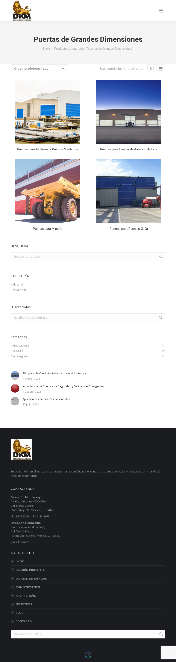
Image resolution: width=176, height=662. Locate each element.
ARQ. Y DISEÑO (26, 596)
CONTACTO (24, 621)
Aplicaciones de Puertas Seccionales (46, 399)
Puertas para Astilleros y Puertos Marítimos (47, 149)
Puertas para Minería (47, 228)
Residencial (18, 290)
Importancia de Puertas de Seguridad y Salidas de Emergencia (63, 386)
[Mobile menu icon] (161, 10)
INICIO (20, 561)
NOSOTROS (24, 604)
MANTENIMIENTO (28, 587)
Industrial (17, 284)
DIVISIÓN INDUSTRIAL (31, 570)
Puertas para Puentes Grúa (128, 228)
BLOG (20, 613)
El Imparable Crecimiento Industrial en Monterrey (54, 373)
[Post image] (15, 375)
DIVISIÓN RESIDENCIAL (31, 578)
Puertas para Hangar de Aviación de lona (128, 149)
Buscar (161, 256)
